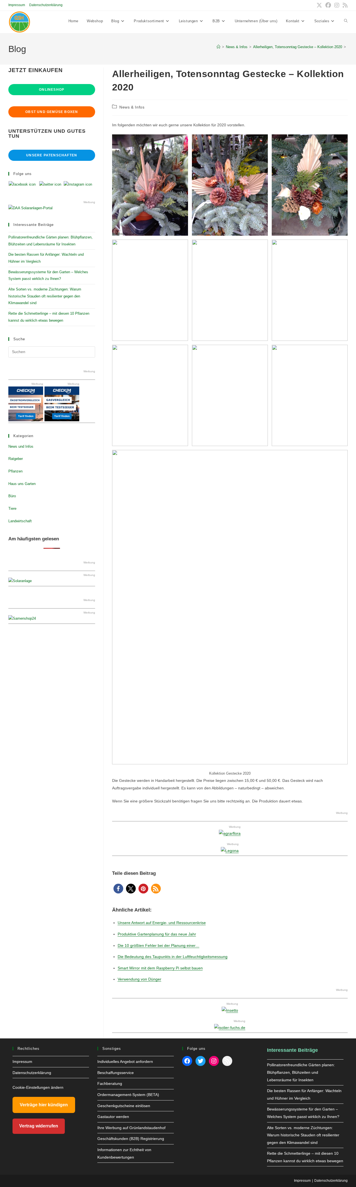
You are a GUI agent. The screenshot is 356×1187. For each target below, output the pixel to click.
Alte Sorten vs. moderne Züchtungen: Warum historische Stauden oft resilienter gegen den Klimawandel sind (44, 296)
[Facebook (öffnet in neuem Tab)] (328, 5)
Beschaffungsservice (115, 1072)
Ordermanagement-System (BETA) (128, 1094)
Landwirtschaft (20, 521)
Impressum (16, 5)
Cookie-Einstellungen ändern (38, 1087)
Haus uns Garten (22, 484)
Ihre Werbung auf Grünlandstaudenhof (131, 1128)
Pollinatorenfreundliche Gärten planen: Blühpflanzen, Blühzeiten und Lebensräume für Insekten (301, 1072)
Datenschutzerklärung (46, 5)
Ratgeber (15, 459)
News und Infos (20, 446)
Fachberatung (109, 1083)
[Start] (218, 47)
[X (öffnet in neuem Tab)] (319, 5)
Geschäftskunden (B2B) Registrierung (130, 1138)
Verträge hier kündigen (44, 1104)
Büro (12, 496)
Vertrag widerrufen (38, 1126)
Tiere (12, 508)
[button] (118, 888)
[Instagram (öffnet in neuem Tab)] (337, 5)
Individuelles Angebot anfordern (125, 1061)
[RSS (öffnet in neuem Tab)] (344, 5)
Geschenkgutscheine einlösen (123, 1106)
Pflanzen (15, 471)
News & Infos (131, 107)
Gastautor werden (113, 1116)
